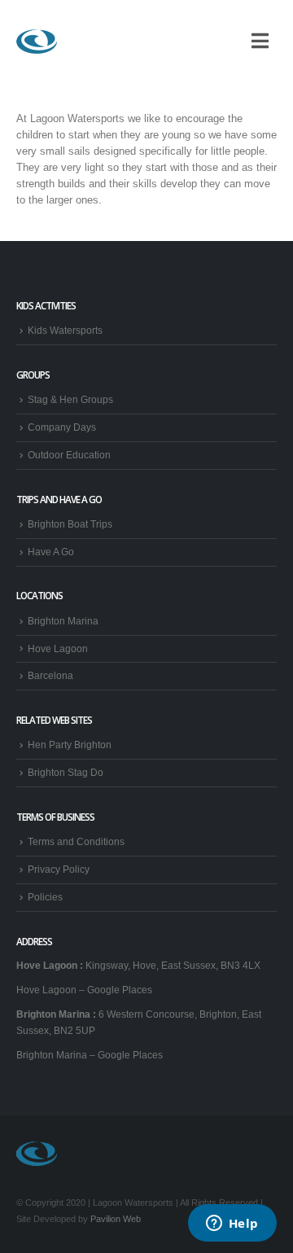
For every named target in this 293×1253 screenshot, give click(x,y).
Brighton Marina (63, 621)
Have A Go (51, 551)
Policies (45, 897)
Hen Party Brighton (70, 744)
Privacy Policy (59, 869)
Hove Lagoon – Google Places (84, 989)
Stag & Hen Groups (70, 399)
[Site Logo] (36, 41)
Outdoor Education (69, 454)
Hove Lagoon (58, 648)
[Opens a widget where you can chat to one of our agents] (232, 1224)
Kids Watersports (65, 330)
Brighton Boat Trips (70, 524)
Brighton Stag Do (65, 772)
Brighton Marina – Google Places (89, 1054)
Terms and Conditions (76, 841)
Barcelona (50, 675)
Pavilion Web (115, 1219)
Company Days (62, 427)
